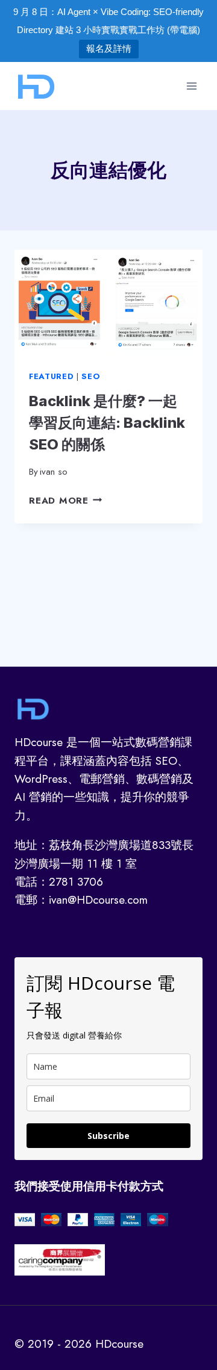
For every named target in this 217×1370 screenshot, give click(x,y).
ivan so (54, 471)
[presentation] (108, 303)
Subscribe (108, 1135)
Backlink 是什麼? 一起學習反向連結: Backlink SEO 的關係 (107, 422)
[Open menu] (191, 85)
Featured (51, 376)
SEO (90, 376)
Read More (65, 500)
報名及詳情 (108, 48)
